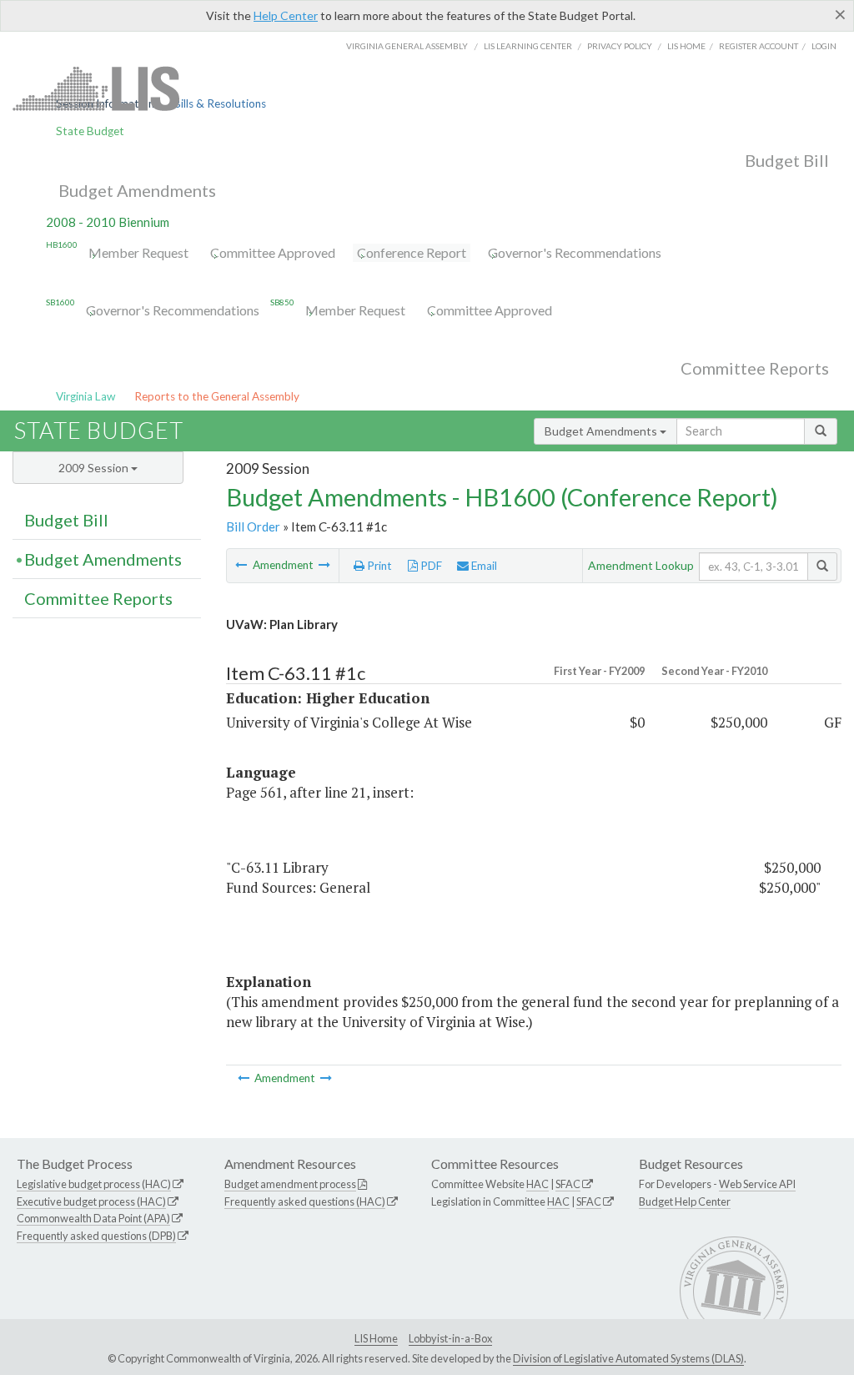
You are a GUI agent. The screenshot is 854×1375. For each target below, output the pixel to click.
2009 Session (94, 468)
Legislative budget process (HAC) (94, 1184)
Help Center (286, 15)
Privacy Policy (619, 46)
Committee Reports (755, 368)
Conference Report (411, 252)
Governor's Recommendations (574, 252)
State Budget (90, 131)
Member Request (138, 252)
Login (823, 46)
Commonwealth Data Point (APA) (93, 1218)
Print (378, 565)
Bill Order (253, 526)
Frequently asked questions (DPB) (96, 1235)
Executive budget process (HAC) (91, 1201)
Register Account (758, 46)
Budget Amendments (137, 190)
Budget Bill (787, 160)
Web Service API (757, 1184)
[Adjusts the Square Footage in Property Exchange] (324, 565)
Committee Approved (272, 252)
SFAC (567, 1184)
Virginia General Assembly (407, 46)
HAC (537, 1184)
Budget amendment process (290, 1184)
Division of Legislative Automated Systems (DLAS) (628, 1358)
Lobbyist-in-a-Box (450, 1338)
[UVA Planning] (242, 565)
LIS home (686, 46)
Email (483, 565)
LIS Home (376, 1338)
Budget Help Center (685, 1201)
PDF (430, 565)
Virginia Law (85, 396)
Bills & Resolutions (219, 103)
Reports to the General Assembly (216, 396)
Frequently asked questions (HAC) (304, 1201)
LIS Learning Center (528, 46)
